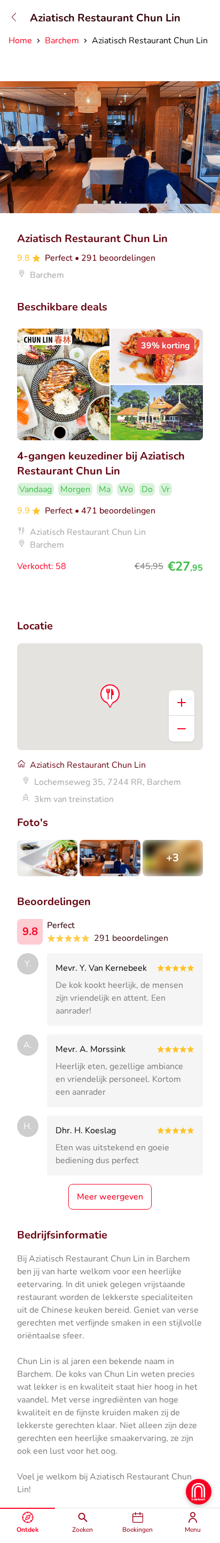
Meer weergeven (110, 1197)
